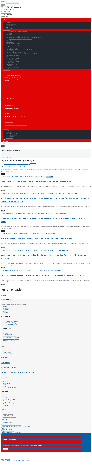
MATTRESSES (5, 358)
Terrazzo (5, 312)
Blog (35, 164)
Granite (5, 311)
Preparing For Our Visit (9, 340)
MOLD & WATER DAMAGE (9, 368)
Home (2, 154)
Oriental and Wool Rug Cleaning (11, 339)
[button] (5, 449)
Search (2, 4)
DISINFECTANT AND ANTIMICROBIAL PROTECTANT (18, 372)
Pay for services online (6, 422)
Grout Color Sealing (11, 323)
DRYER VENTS (5, 363)
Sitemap (2, 459)
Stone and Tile (7, 402)
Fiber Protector (7, 352)
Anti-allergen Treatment (9, 336)
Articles (32, 164)
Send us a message (5, 419)
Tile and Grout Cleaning (12, 321)
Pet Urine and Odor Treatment (11, 337)
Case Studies (6, 383)
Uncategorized (49, 176)
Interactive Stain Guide (9, 399)
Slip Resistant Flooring (11, 324)
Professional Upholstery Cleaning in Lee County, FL (13, 167)
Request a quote (4, 16)
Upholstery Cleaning (8, 350)
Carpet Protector (7, 334)
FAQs (4, 386)
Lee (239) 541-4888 (5, 11)
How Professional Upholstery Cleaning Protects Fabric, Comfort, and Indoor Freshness (37, 238)
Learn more (3, 174)
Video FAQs (6, 398)
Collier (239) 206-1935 (6, 13)
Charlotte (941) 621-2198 (6, 15)
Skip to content (4, 1)
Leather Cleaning (7, 353)
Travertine (6, 309)
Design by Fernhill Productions (22, 460)
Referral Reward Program (9, 387)
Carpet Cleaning (7, 333)
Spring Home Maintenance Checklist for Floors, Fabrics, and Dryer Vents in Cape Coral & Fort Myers (43, 275)
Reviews (5, 384)
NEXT (5, 295)
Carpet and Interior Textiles (10, 404)
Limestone (6, 308)
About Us (5, 381)
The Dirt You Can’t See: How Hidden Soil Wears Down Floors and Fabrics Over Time (36, 181)
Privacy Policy (7, 459)
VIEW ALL (6, 86)
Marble (5, 306)
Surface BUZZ (6, 405)
